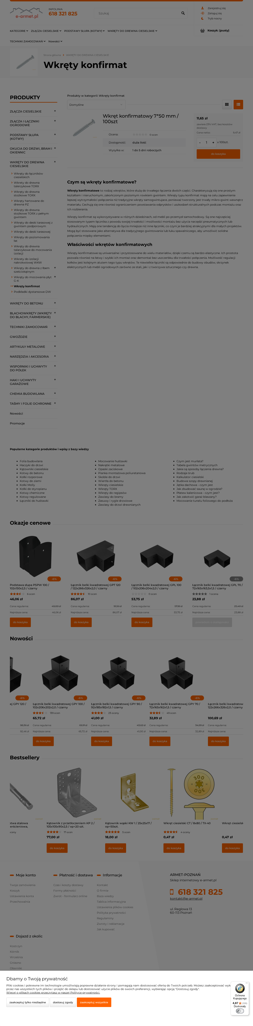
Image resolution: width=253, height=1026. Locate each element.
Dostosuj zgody (63, 1002)
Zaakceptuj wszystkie (94, 1002)
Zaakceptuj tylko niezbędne (27, 1002)
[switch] (240, 1011)
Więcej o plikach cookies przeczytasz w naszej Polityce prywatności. (53, 992)
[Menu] (246, 984)
